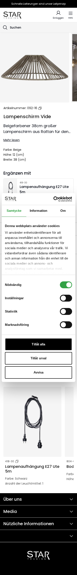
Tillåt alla (38, 344)
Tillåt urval (38, 358)
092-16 (32, 108)
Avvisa (39, 372)
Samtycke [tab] (14, 210)
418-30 (9, 461)
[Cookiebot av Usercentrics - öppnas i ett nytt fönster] (54, 199)
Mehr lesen (11, 140)
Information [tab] (38, 210)
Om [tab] (63, 210)
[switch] (66, 298)
